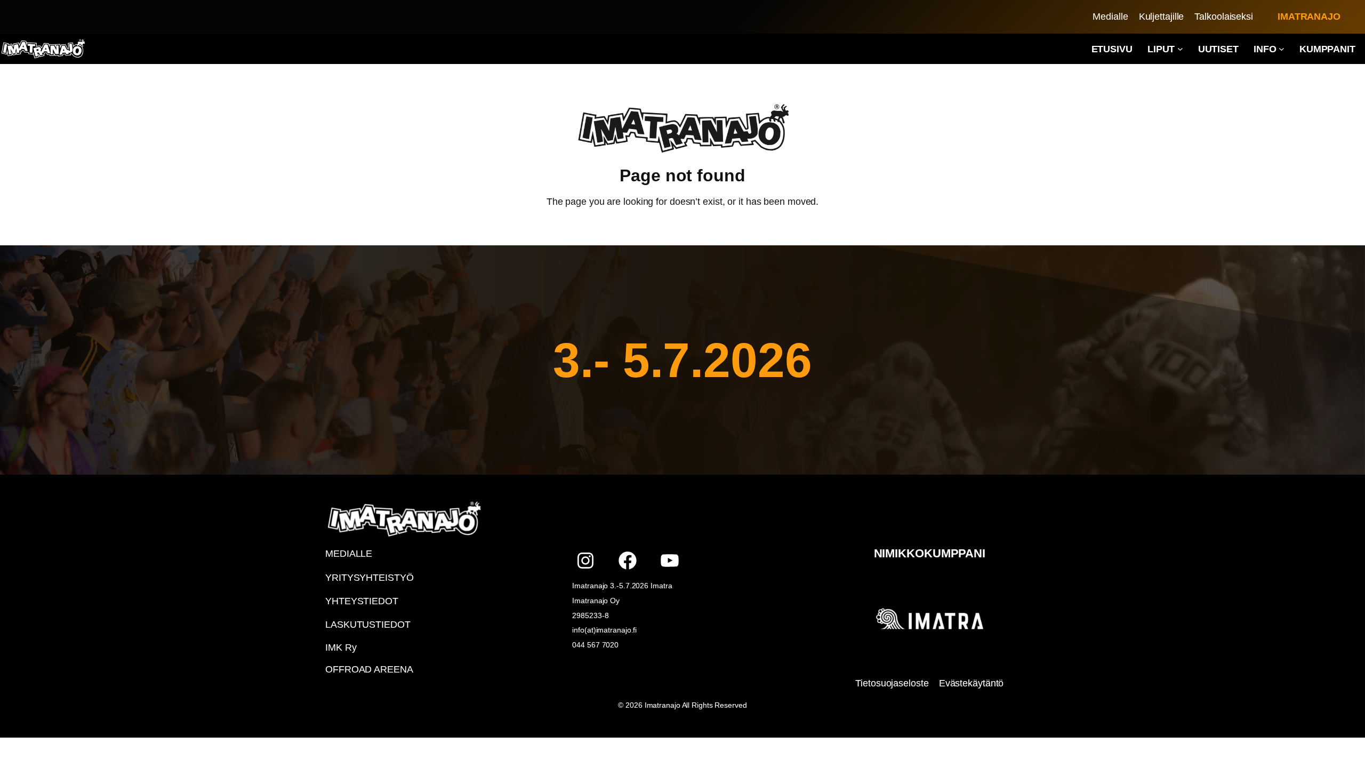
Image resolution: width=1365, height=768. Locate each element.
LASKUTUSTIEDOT (368, 624)
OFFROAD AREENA (369, 669)
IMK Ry (340, 647)
